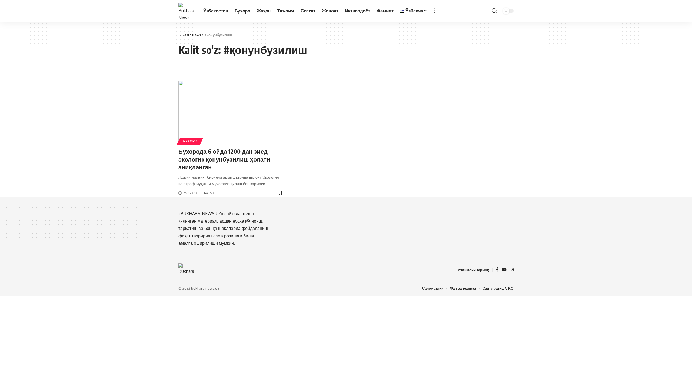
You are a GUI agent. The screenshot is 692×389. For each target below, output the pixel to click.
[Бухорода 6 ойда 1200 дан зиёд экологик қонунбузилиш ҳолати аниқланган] (230, 112)
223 (211, 193)
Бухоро (190, 141)
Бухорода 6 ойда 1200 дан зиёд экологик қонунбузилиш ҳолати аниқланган (224, 158)
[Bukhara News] (186, 11)
